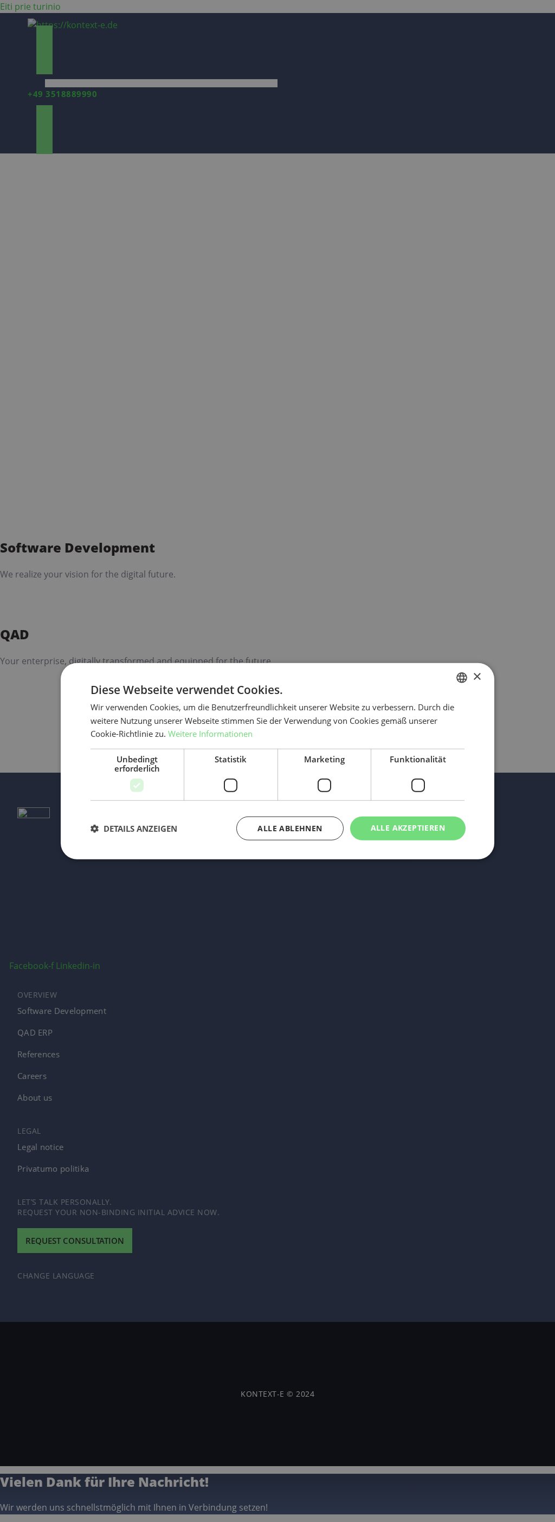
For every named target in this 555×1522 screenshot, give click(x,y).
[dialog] (277, 761)
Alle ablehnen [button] (289, 828)
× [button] (477, 677)
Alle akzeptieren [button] (408, 828)
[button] (134, 828)
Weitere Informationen (210, 733)
